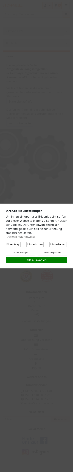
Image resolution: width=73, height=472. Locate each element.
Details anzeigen (20, 252)
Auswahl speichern (52, 252)
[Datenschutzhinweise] (21, 237)
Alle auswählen (37, 260)
